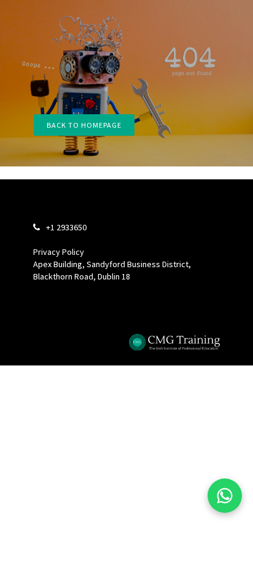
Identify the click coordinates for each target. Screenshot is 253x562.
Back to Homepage (84, 125)
